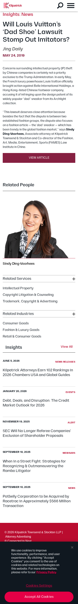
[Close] (72, 547)
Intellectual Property (18, 288)
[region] (39, 573)
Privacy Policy (46, 572)
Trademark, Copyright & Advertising (30, 301)
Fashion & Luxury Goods (21, 330)
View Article (39, 158)
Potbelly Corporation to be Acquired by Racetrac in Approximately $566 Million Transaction (37, 501)
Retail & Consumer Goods (22, 336)
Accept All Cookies (39, 597)
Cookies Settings (39, 586)
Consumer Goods (16, 323)
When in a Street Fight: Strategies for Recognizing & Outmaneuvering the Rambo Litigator (34, 466)
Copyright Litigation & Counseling (28, 295)
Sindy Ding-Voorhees (18, 264)
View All (67, 347)
